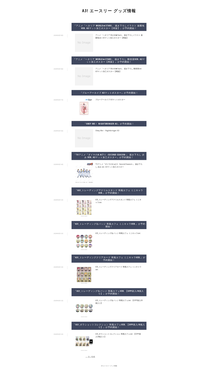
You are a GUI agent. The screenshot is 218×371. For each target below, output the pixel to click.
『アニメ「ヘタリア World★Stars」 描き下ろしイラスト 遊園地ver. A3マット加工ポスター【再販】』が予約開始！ (109, 27)
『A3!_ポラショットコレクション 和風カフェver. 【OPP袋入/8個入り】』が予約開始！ (109, 326)
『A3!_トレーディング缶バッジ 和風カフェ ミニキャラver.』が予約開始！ (109, 225)
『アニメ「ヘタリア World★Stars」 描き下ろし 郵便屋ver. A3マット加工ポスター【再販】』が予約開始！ (109, 60)
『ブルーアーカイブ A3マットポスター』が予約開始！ (109, 92)
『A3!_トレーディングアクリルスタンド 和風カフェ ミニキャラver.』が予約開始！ (109, 191)
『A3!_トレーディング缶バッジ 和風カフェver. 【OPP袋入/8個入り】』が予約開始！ (109, 292)
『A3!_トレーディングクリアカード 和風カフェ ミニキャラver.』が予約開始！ (109, 259)
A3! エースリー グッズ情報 (109, 10)
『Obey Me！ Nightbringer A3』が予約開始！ (109, 123)
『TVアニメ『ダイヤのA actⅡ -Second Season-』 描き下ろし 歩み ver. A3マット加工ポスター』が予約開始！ (109, 156)
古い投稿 (90, 356)
